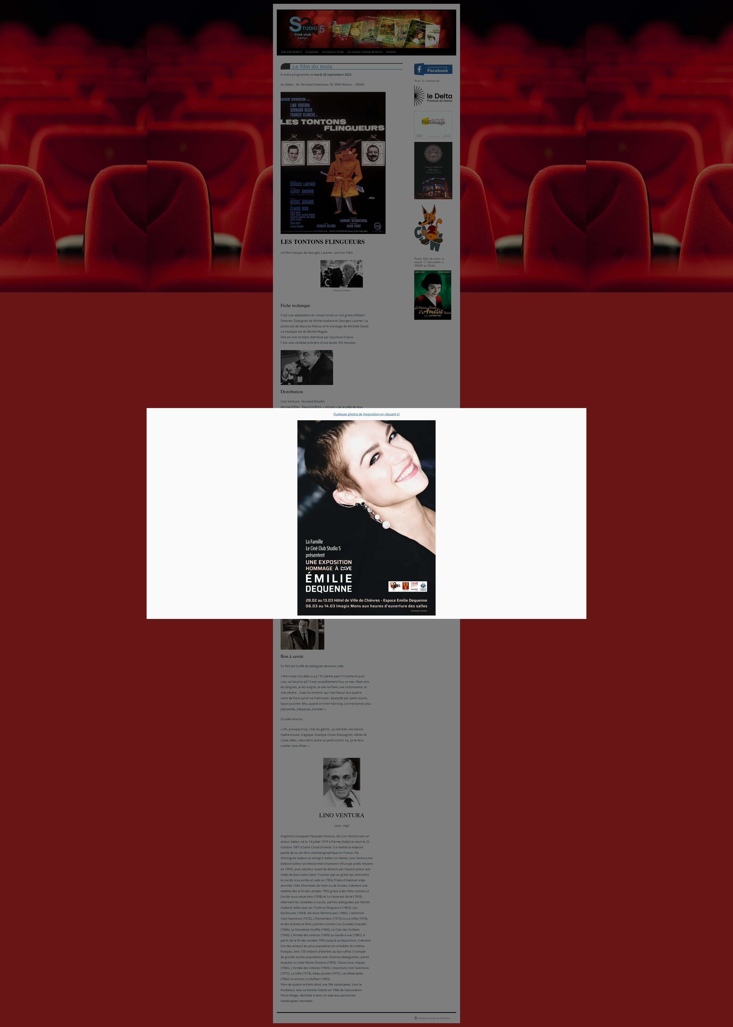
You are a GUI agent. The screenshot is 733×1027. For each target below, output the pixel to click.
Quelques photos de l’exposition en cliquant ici (366, 414)
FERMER (580, 413)
